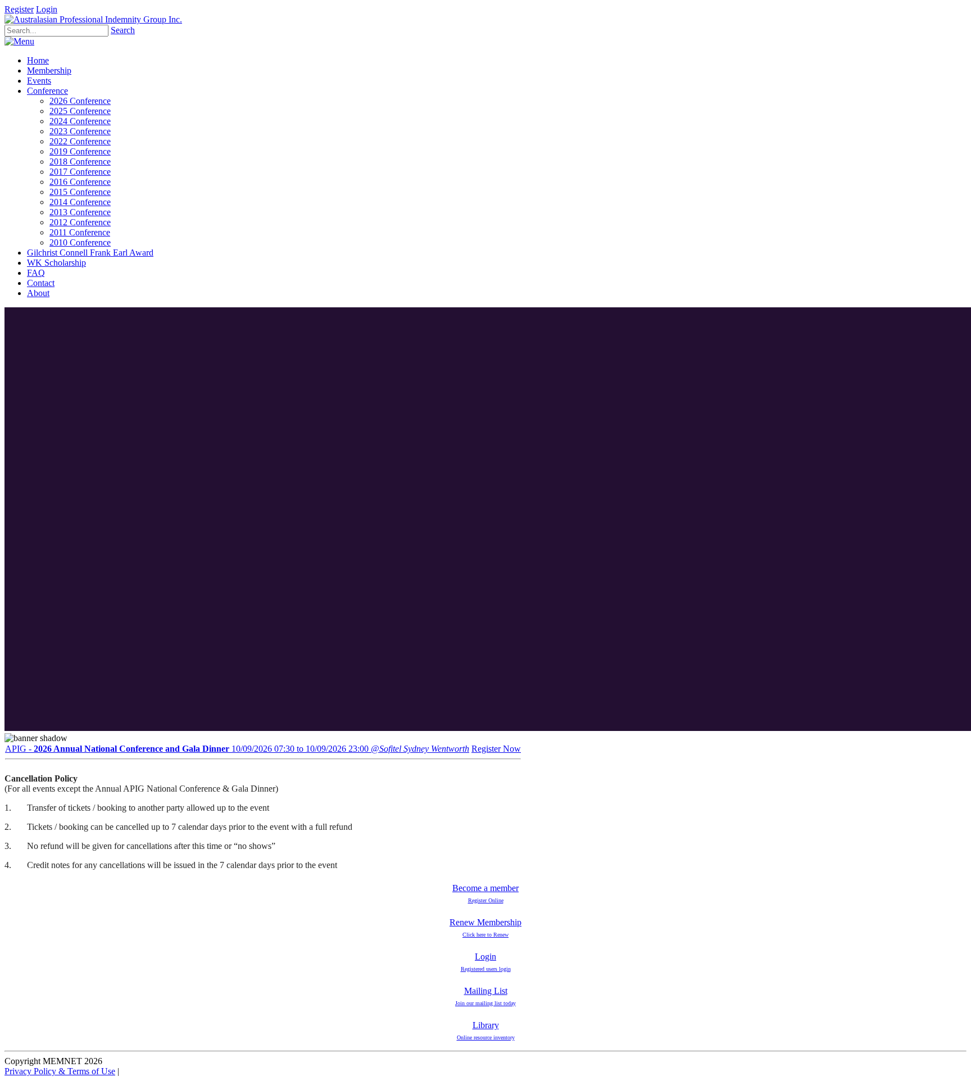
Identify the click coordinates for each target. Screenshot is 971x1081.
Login (46, 9)
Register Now (496, 748)
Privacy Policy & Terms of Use (59, 1071)
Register (19, 9)
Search (123, 30)
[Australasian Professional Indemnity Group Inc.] (93, 19)
